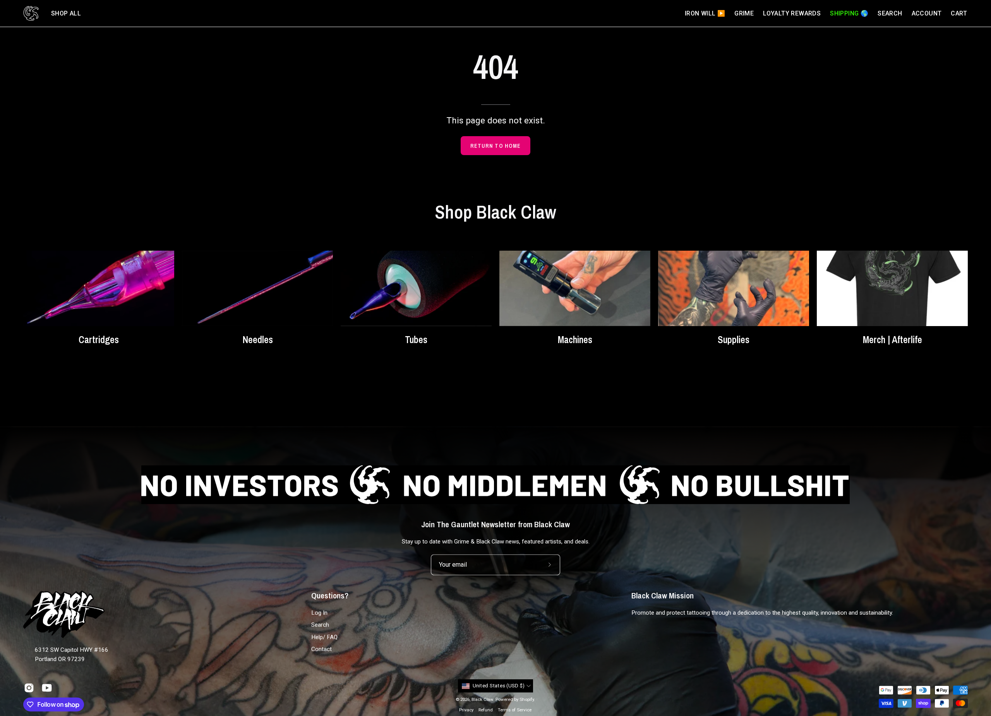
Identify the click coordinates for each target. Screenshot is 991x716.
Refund (485, 710)
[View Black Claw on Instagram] (29, 688)
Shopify (527, 699)
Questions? (329, 596)
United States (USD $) (499, 686)
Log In (319, 612)
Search (320, 625)
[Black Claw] (31, 13)
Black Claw (482, 699)
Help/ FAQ (324, 637)
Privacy (466, 710)
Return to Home (495, 145)
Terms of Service (515, 710)
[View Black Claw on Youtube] (47, 688)
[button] (66, 13)
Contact (321, 649)
